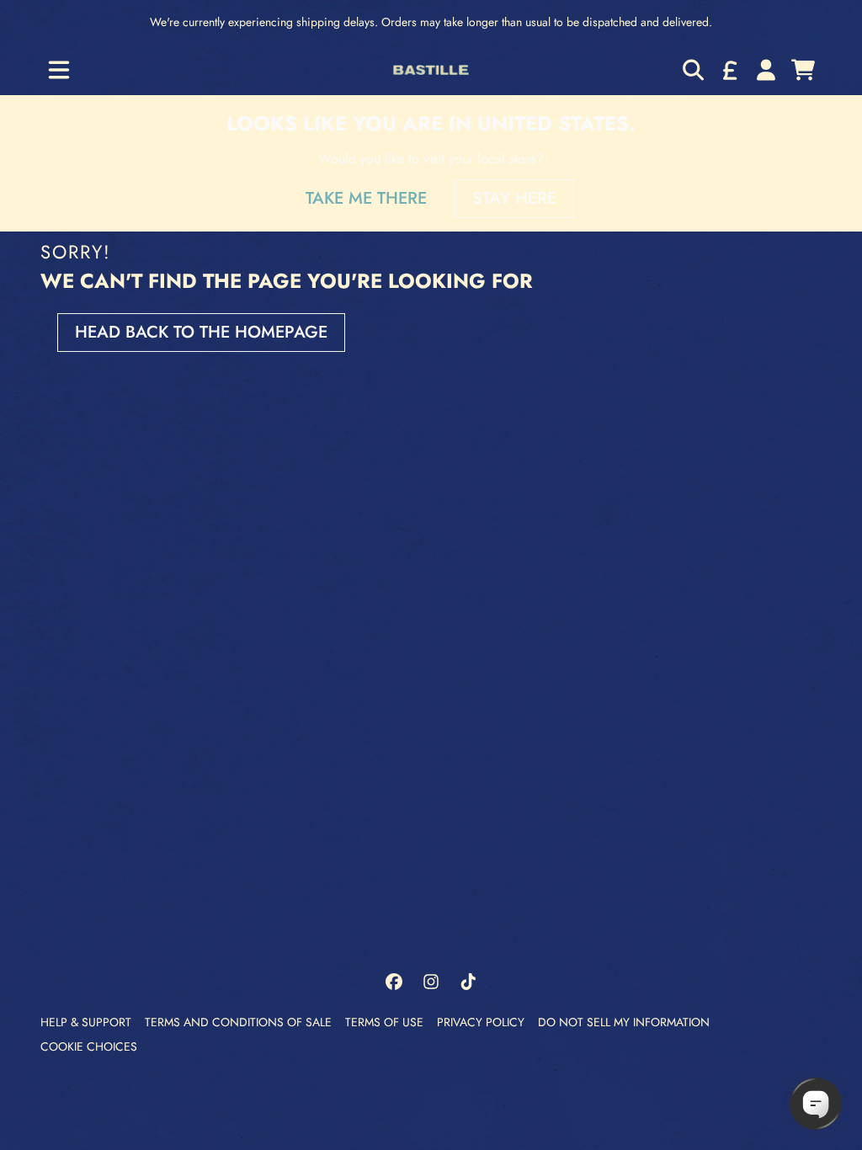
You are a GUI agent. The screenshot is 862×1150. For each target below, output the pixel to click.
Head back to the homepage (201, 332)
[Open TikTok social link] (468, 981)
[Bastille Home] (431, 69)
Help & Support (85, 1022)
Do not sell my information (624, 1022)
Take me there (366, 198)
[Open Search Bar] (692, 70)
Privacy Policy (480, 1022)
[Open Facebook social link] (393, 981)
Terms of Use (384, 1022)
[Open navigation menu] (58, 69)
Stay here (514, 198)
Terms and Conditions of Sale (238, 1022)
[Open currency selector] (729, 69)
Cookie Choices (88, 1046)
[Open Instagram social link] (431, 981)
